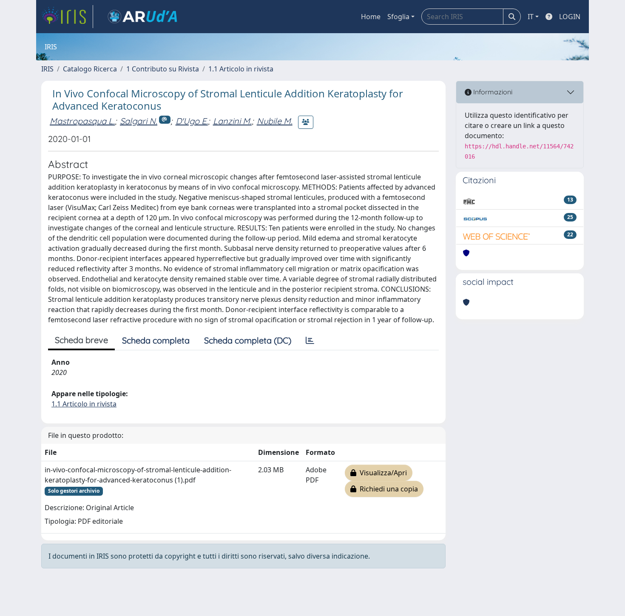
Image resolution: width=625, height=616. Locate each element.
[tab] (309, 340)
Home (371, 16)
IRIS (47, 69)
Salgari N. (138, 121)
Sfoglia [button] (398, 16)
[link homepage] (67, 16)
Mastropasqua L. (82, 121)
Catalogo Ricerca (90, 69)
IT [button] (531, 16)
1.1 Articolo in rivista (240, 69)
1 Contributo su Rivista (162, 69)
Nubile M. (275, 121)
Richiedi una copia (387, 489)
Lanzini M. (232, 121)
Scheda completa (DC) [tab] (247, 340)
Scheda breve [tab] (81, 340)
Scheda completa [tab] (156, 340)
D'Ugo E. (192, 121)
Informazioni (492, 92)
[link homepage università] (142, 16)
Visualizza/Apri (381, 472)
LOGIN (569, 16)
